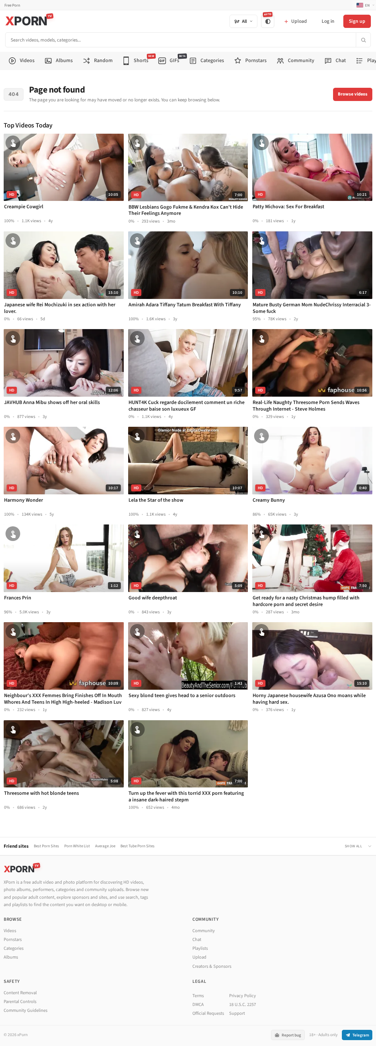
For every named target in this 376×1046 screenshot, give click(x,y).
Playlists (200, 948)
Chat (196, 939)
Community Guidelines (25, 1010)
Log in (328, 21)
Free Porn (12, 5)
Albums (11, 957)
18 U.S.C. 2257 (242, 1004)
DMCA (198, 1004)
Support (237, 1013)
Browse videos (353, 94)
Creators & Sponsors (211, 966)
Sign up (357, 21)
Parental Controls (20, 1001)
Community (203, 930)
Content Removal (20, 992)
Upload (199, 957)
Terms (198, 995)
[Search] (363, 40)
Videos (10, 930)
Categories (14, 948)
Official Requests (208, 1013)
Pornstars (13, 939)
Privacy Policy (242, 995)
